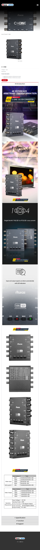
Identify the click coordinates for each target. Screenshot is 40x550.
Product (5, 34)
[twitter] (19, 541)
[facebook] (17, 541)
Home (2, 34)
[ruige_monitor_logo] (7, 3)
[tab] (20, 83)
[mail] (22, 541)
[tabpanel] (20, 300)
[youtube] (20, 541)
